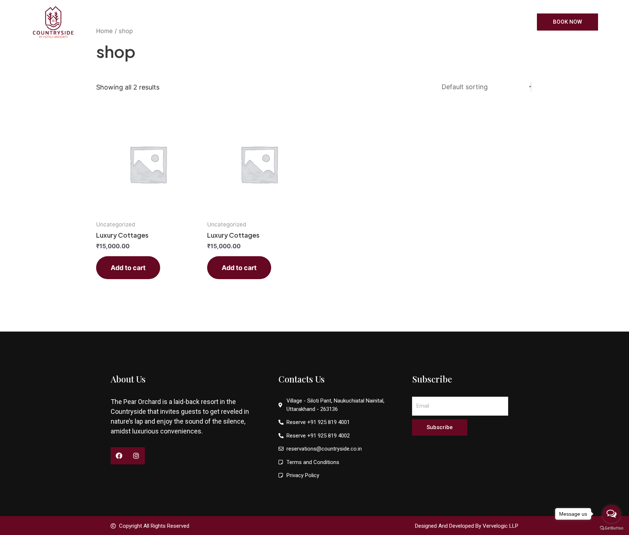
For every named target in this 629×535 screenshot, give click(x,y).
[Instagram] (136, 455)
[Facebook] (119, 455)
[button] (567, 22)
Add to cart (128, 268)
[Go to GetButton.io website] (611, 528)
